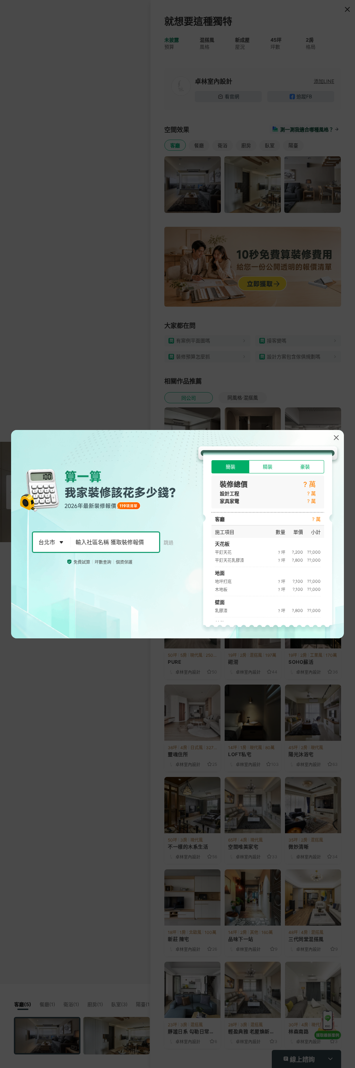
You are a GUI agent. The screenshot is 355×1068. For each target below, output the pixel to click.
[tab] (230, 466)
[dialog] (177, 534)
